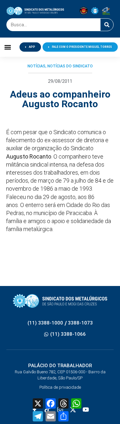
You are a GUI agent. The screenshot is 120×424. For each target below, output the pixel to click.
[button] (8, 47)
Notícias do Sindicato (70, 66)
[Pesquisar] (106, 25)
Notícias (36, 66)
